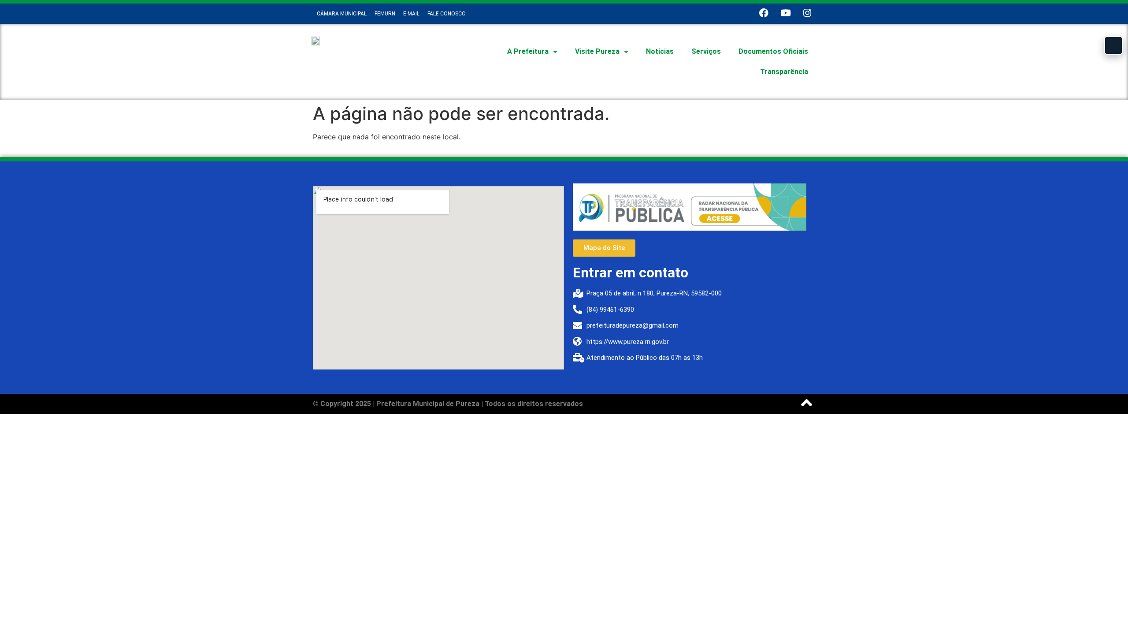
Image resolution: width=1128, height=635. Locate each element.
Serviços (706, 51)
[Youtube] (785, 13)
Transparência (784, 71)
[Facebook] (764, 13)
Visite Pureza (597, 51)
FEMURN (385, 14)
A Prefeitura (528, 51)
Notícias (660, 51)
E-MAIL (411, 14)
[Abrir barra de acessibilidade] (1113, 45)
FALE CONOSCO (446, 14)
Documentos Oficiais (773, 51)
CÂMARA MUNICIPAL (342, 14)
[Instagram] (807, 13)
